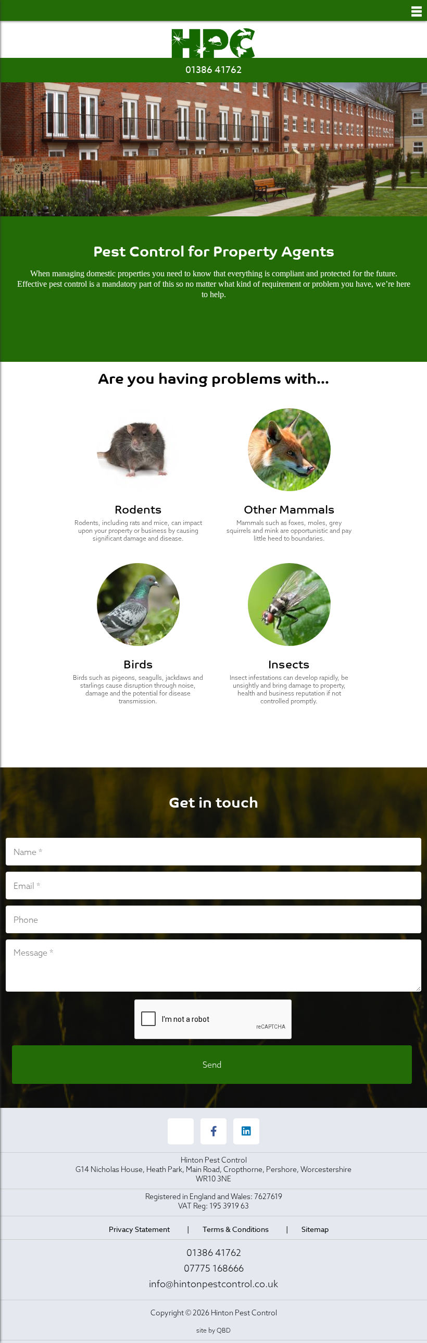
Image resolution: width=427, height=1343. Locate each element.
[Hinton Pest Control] (213, 44)
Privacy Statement (139, 1229)
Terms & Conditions (236, 1229)
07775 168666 (214, 1268)
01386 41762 (213, 70)
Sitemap (315, 1229)
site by (213, 1330)
